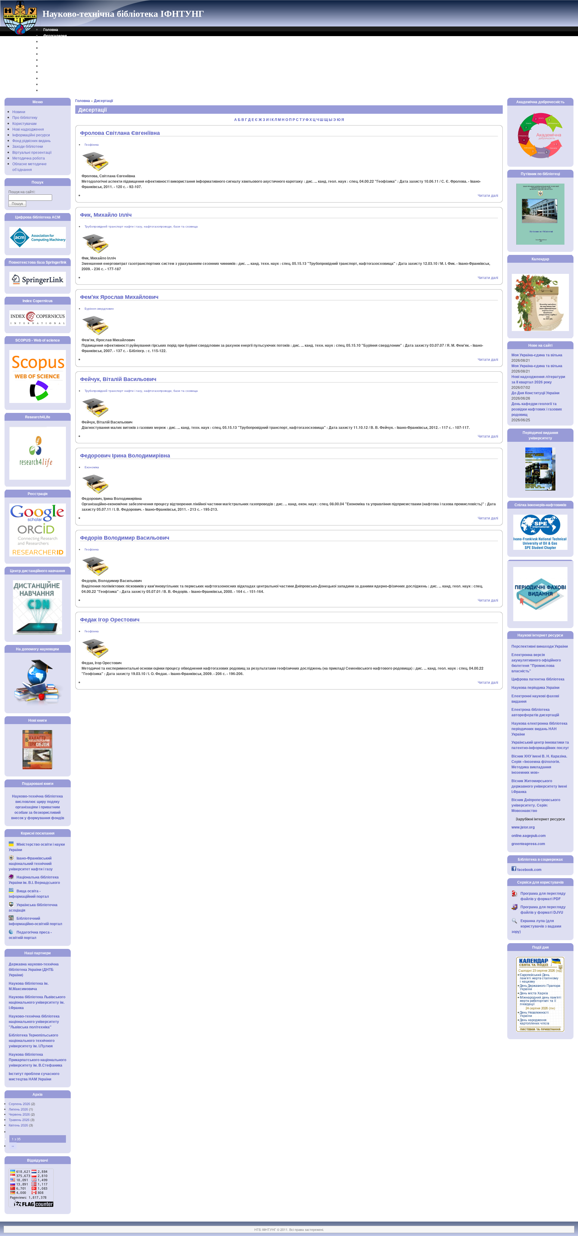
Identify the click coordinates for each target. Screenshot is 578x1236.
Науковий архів (57, 60)
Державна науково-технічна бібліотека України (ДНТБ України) (34, 969)
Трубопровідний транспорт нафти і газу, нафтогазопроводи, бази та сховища (141, 226)
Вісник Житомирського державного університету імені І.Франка (539, 786)
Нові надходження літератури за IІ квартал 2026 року (538, 379)
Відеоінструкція (57, 90)
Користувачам (24, 123)
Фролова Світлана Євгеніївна (120, 133)
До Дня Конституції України (535, 392)
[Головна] (20, 34)
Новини (18, 111)
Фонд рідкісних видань (31, 140)
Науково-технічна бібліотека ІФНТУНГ (123, 13)
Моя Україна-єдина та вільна (536, 355)
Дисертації (103, 100)
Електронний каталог (62, 54)
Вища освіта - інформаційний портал (29, 893)
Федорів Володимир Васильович (124, 537)
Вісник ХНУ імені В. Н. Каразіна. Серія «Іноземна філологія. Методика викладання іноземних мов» (539, 764)
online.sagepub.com (528, 835)
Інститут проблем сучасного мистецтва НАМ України (34, 1076)
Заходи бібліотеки (27, 146)
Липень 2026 (18, 1109)
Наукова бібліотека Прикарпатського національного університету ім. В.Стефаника (37, 1060)
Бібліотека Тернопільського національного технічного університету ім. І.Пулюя (33, 1040)
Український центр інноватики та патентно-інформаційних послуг (540, 744)
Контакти (51, 41)
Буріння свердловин (99, 308)
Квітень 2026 (18, 1125)
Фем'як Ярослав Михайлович (119, 297)
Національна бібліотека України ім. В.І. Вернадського (34, 879)
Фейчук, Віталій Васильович (118, 379)
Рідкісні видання (58, 72)
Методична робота (28, 157)
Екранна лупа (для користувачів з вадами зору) (536, 926)
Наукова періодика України (535, 687)
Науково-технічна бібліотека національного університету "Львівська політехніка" (34, 1021)
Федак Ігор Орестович (109, 619)
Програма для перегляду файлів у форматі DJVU (543, 909)
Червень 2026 (19, 1114)
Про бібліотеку (24, 117)
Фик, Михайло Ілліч (106, 214)
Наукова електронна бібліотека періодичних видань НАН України (539, 728)
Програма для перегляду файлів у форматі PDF (543, 896)
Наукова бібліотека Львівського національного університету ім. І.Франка (37, 1002)
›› (13, 1146)
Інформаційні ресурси (31, 134)
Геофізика (92, 144)
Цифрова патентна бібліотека (537, 679)
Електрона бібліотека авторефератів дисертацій (535, 712)
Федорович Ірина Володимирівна (125, 455)
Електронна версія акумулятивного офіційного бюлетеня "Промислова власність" (536, 663)
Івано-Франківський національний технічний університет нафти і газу (31, 863)
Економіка (92, 467)
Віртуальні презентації (31, 152)
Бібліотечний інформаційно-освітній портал (35, 920)
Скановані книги (57, 78)
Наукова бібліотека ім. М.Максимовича (28, 985)
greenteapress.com (528, 843)
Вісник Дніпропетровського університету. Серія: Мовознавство (535, 805)
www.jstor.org (523, 827)
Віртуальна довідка (61, 48)
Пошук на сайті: (21, 191)
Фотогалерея (55, 35)
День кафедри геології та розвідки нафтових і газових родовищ (536, 409)
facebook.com (529, 869)
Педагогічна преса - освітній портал (30, 934)
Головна (50, 29)
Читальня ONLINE (59, 84)
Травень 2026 (19, 1119)
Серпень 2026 (19, 1103)
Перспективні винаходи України (539, 646)
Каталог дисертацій (60, 66)
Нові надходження (28, 129)
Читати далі (488, 195)
